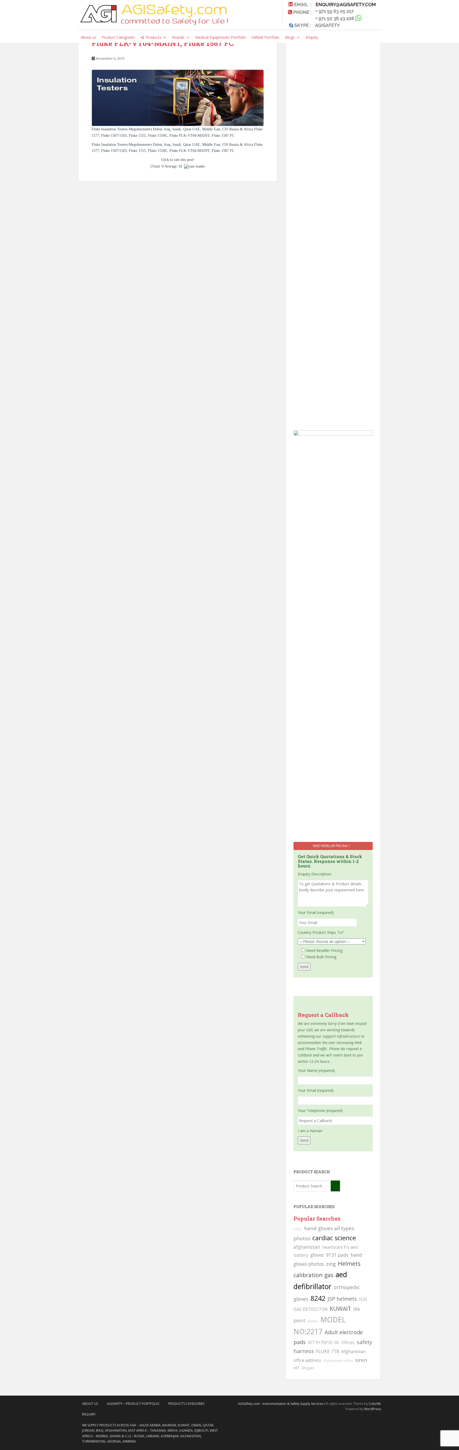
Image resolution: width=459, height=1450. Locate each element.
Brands (178, 37)
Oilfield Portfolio (265, 37)
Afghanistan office (338, 1360)
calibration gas (313, 1275)
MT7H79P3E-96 (323, 1342)
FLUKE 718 (327, 1351)
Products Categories (186, 1403)
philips (313, 1321)
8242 (318, 1298)
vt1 (297, 1368)
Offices (348, 1342)
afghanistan (307, 1247)
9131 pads (337, 1255)
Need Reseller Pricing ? (332, 846)
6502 (298, 1228)
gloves (317, 1255)
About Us (90, 1403)
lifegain (308, 1367)
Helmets (349, 1263)
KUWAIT (340, 1308)
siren (361, 1360)
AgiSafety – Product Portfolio (133, 1403)
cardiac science (334, 1237)
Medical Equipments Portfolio (220, 37)
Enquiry (312, 37)
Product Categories (118, 37)
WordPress (372, 1409)
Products (153, 37)
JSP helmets (342, 1298)
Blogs (290, 37)
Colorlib (375, 1403)
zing (331, 1263)
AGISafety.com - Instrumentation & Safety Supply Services (280, 1403)
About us (88, 37)
